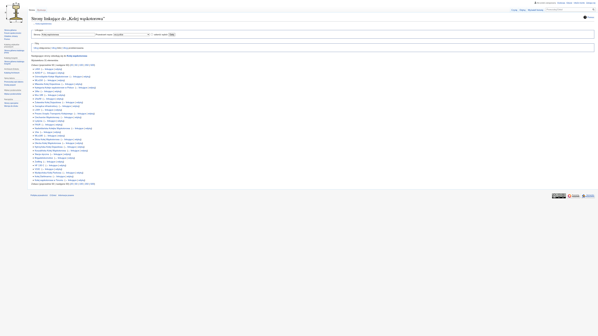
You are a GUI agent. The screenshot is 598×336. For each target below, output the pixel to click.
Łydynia (38, 121)
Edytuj (522, 10)
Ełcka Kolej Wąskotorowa (47, 139)
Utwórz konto (579, 3)
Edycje (569, 3)
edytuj (58, 69)
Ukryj (36, 48)
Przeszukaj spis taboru (13, 82)
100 (81, 65)
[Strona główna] (13, 12)
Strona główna (10, 30)
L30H (37, 110)
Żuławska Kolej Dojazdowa (48, 102)
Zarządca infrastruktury (46, 106)
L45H (37, 69)
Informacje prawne (66, 195)
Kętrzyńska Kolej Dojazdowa (49, 147)
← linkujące (47, 69)
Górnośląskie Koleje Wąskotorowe (51, 76)
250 (87, 65)
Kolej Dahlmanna (43, 176)
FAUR (37, 124)
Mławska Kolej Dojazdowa (47, 84)
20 (72, 65)
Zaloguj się (591, 3)
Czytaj (514, 10)
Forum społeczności (12, 33)
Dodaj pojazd (10, 85)
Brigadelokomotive (44, 158)
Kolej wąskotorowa (44, 24)
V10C (37, 169)
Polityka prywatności (39, 195)
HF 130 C (39, 165)
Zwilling (38, 161)
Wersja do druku (11, 106)
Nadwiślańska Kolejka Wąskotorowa (52, 128)
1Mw (37, 91)
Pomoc (590, 17)
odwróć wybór (161, 34)
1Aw (37, 132)
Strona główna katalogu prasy (14, 51)
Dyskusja (561, 3)
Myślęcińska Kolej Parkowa (48, 172)
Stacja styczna (42, 154)
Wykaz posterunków (12, 94)
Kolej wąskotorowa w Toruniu (49, 180)
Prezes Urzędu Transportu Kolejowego (54, 113)
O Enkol (53, 195)
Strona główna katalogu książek (14, 63)
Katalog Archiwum (11, 73)
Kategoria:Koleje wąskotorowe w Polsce (54, 87)
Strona (32, 10)
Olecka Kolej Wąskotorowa (48, 143)
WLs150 (39, 80)
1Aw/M (38, 99)
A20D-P (38, 73)
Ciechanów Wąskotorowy (47, 117)
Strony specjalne (11, 103)
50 (76, 65)
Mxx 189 (39, 95)
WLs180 (39, 135)
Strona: (37, 34)
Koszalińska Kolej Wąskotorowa (50, 150)
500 (92, 65)
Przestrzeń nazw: (104, 34)
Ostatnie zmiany (11, 36)
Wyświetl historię (535, 10)
